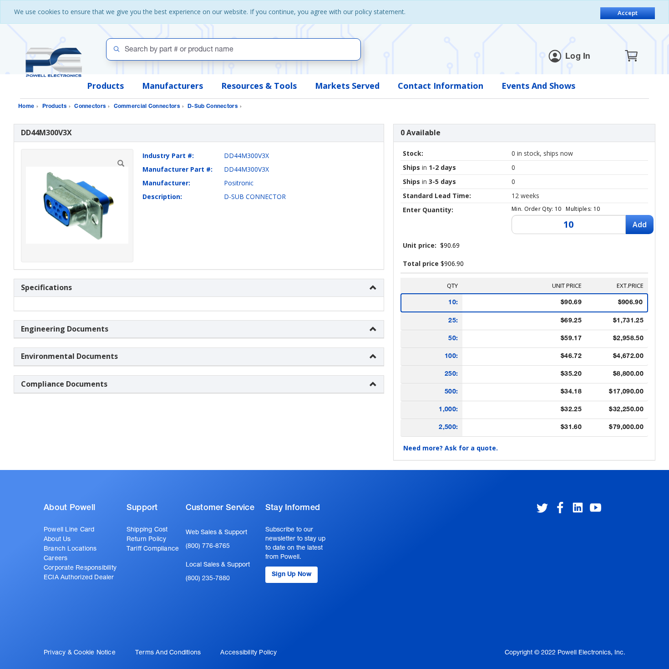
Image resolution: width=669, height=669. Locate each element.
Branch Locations (70, 549)
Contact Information (440, 85)
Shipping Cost (147, 530)
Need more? (450, 448)
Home (26, 106)
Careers (55, 559)
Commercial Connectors (147, 106)
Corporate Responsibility (80, 568)
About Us (57, 539)
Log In (578, 57)
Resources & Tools (259, 85)
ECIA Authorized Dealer (79, 578)
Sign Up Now (291, 575)
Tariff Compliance (153, 549)
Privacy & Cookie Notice (80, 653)
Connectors (90, 106)
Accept (628, 13)
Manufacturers (172, 85)
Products (105, 85)
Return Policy (147, 539)
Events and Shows (538, 85)
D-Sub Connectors (213, 106)
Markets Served (347, 85)
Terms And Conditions (168, 653)
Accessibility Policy (248, 653)
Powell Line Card (69, 530)
